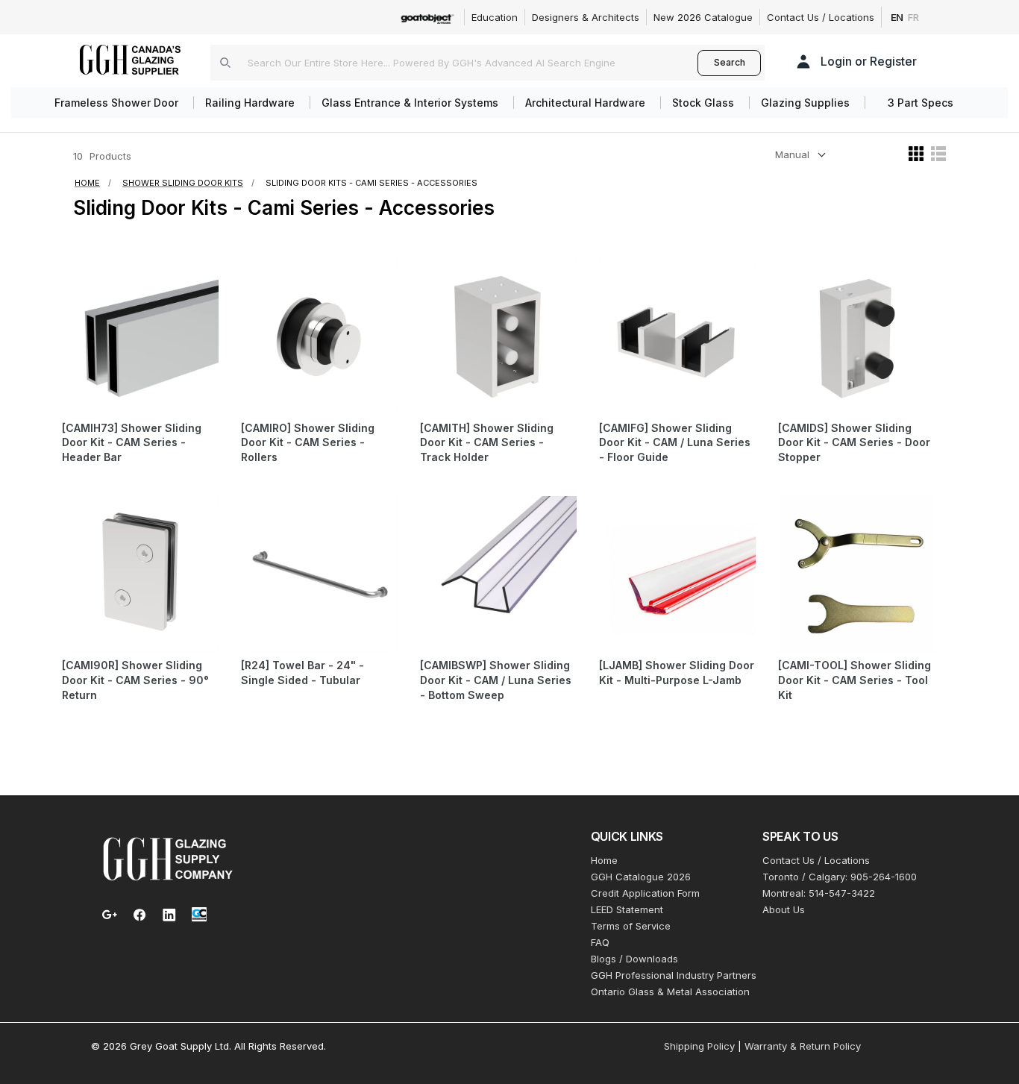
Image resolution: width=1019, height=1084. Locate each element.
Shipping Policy (699, 1046)
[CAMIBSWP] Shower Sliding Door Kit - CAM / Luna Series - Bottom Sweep (495, 680)
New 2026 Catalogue (703, 17)
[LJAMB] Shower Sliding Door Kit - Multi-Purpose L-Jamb (676, 672)
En (897, 17)
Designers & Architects (585, 17)
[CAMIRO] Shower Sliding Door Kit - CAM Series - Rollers (307, 443)
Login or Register (869, 61)
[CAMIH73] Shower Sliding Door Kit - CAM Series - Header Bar (131, 443)
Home (604, 860)
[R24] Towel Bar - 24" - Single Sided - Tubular (302, 672)
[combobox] (453, 63)
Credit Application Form (645, 893)
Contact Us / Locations (820, 17)
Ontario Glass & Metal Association (670, 991)
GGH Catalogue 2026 (641, 877)
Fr (913, 17)
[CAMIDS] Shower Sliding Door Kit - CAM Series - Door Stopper (854, 443)
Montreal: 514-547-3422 (818, 893)
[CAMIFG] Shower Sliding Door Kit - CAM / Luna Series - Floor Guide (674, 443)
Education (494, 17)
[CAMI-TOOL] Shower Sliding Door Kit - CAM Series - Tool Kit (854, 680)
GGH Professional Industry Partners (673, 975)
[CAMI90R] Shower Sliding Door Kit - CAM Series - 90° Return (135, 680)
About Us (783, 909)
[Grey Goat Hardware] (167, 858)
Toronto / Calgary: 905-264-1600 (839, 877)
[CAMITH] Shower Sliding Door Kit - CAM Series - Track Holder (487, 443)
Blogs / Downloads (634, 959)
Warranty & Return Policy (802, 1046)
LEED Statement (627, 909)
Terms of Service (631, 926)
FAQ (600, 942)
